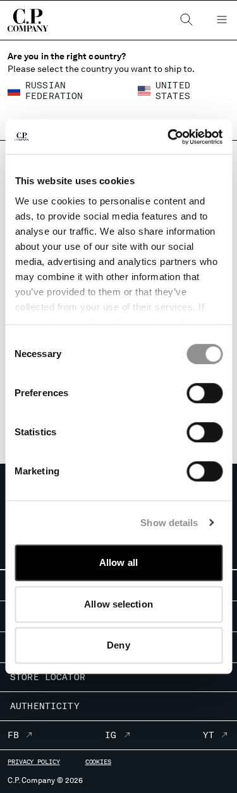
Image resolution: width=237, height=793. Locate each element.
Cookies (98, 761)
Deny (118, 645)
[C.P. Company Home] (21, 20)
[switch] (204, 393)
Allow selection (118, 604)
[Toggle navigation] (221, 20)
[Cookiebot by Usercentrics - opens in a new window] (168, 137)
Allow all (118, 562)
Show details (169, 522)
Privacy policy (34, 761)
